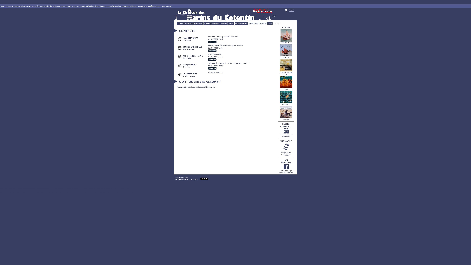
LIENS (270, 24)
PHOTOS (224, 24)
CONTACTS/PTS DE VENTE (257, 24)
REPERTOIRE (198, 24)
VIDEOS (231, 24)
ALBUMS (207, 24)
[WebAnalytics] (244, 178)
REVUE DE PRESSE (241, 24)
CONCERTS (215, 24)
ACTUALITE (188, 24)
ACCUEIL (180, 24)
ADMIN (277, 24)
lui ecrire (212, 42)
